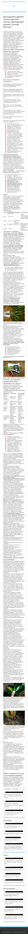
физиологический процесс (10, 652)
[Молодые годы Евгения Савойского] (13, 831)
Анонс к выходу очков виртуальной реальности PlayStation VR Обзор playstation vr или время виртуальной (13, 847)
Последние (15, 788)
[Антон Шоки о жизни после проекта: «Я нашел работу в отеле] (13, 810)
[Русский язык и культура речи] (12, 837)
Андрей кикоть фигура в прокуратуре (13, 869)
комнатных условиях (8, 167)
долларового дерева (15, 101)
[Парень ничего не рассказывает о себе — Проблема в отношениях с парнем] (13, 792)
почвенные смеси (10, 517)
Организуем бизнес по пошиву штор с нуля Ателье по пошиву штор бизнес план (13, 862)
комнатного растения (17, 66)
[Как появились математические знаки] (13, 880)
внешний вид (12, 385)
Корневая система (12, 486)
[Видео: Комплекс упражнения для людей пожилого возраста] (13, 914)
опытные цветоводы (16, 289)
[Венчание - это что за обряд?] (12, 873)
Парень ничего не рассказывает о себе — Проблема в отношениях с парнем (13, 796)
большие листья (7, 585)
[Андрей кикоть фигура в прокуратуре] (13, 867)
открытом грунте (10, 105)
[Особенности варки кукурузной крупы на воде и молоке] (13, 899)
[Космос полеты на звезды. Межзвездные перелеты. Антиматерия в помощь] (13, 801)
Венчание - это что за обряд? (11, 876)
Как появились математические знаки (13, 882)
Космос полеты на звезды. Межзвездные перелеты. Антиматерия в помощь (14, 805)
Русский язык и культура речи (11, 839)
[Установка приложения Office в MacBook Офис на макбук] (13, 891)
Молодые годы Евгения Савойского (13, 833)
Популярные (7, 788)
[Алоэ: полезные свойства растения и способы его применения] (13, 823)
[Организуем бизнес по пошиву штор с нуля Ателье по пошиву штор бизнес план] (13, 858)
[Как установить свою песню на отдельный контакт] (13, 907)
